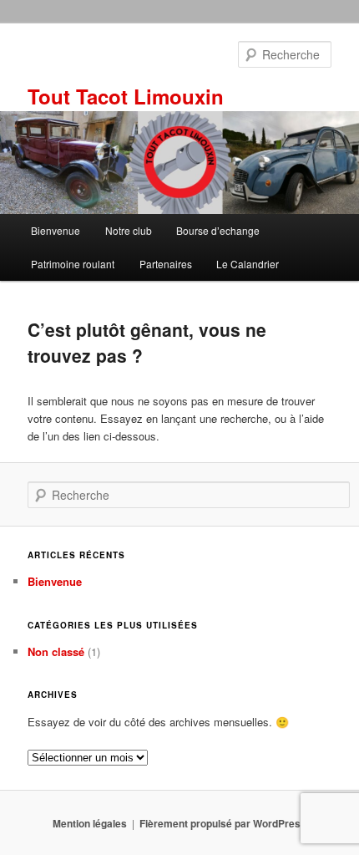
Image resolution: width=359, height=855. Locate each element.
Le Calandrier (247, 264)
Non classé (56, 651)
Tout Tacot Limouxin (126, 96)
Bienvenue (55, 230)
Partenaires (165, 264)
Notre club (128, 230)
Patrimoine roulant (72, 264)
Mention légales (90, 823)
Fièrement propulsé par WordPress (222, 823)
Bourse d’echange (218, 230)
